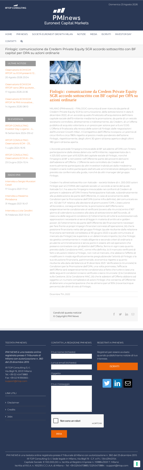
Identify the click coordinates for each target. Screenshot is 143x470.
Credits (11, 409)
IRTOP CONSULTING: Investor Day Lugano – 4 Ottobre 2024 (19, 127)
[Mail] (127, 383)
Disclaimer (13, 402)
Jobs (9, 416)
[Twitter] (107, 383)
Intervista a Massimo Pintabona (16, 198)
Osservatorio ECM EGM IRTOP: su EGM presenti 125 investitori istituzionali (20, 72)
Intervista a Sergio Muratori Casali (20, 183)
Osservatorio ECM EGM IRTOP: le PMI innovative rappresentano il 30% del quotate (19, 101)
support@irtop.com (16, 381)
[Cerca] (22, 41)
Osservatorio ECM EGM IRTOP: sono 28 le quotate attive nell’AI (19, 86)
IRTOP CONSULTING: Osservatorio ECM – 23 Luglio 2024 (17, 142)
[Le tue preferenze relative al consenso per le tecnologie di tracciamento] (137, 464)
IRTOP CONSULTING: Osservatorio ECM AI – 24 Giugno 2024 (19, 157)
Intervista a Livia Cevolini (18, 210)
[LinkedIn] (117, 383)
